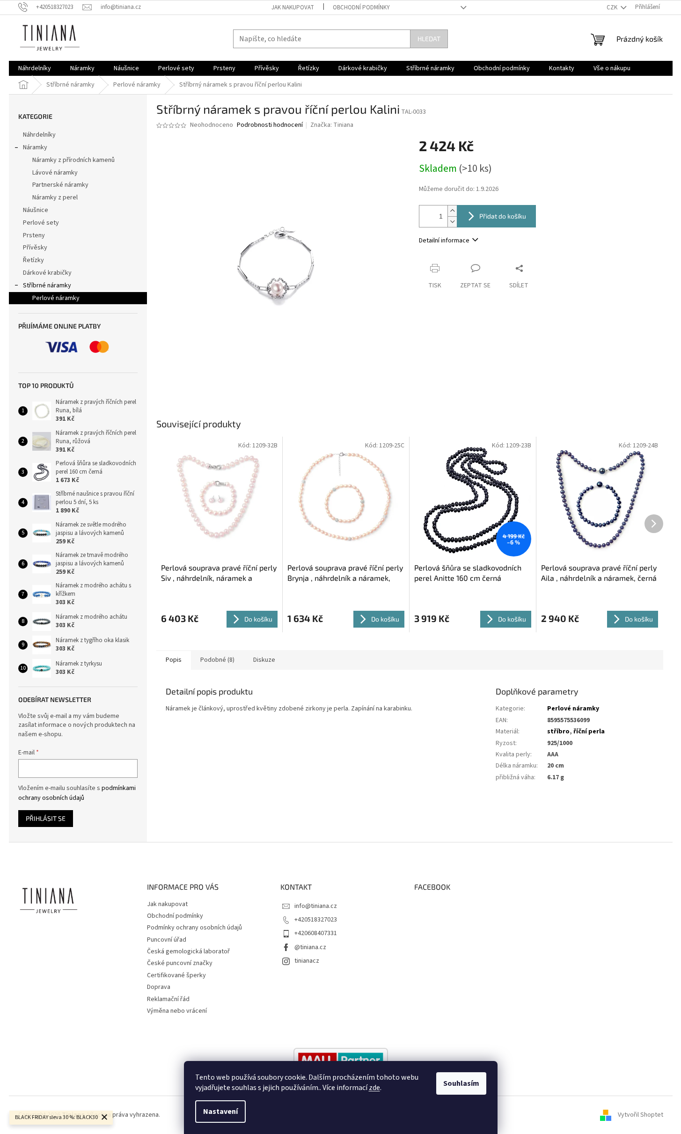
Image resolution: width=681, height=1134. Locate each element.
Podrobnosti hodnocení (270, 125)
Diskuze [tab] (264, 660)
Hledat (428, 39)
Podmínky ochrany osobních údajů (194, 927)
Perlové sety (41, 222)
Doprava (158, 987)
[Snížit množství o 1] (452, 221)
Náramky (35, 147)
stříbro (558, 731)
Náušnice (35, 210)
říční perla (589, 731)
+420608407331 (315, 933)
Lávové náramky (55, 172)
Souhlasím (461, 1083)
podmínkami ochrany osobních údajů (77, 792)
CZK (613, 7)
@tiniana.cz (310, 947)
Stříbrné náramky (47, 285)
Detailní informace (444, 240)
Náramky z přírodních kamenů (73, 160)
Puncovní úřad (166, 939)
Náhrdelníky (39, 134)
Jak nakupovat (292, 7)
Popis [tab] (174, 660)
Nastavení (220, 1111)
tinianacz (306, 961)
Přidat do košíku (502, 216)
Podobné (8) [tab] (217, 660)
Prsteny (34, 235)
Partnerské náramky (60, 185)
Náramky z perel (55, 197)
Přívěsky (35, 247)
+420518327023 (315, 919)
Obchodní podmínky (361, 7)
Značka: (331, 125)
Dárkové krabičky (47, 273)
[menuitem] (34, 68)
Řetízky (33, 260)
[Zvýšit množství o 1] (452, 210)
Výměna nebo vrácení (177, 1011)
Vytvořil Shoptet (640, 1114)
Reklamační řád (168, 999)
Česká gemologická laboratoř (188, 951)
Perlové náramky (56, 298)
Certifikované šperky (176, 975)
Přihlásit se (46, 818)
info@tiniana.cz (315, 906)
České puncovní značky (179, 963)
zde (374, 1088)
